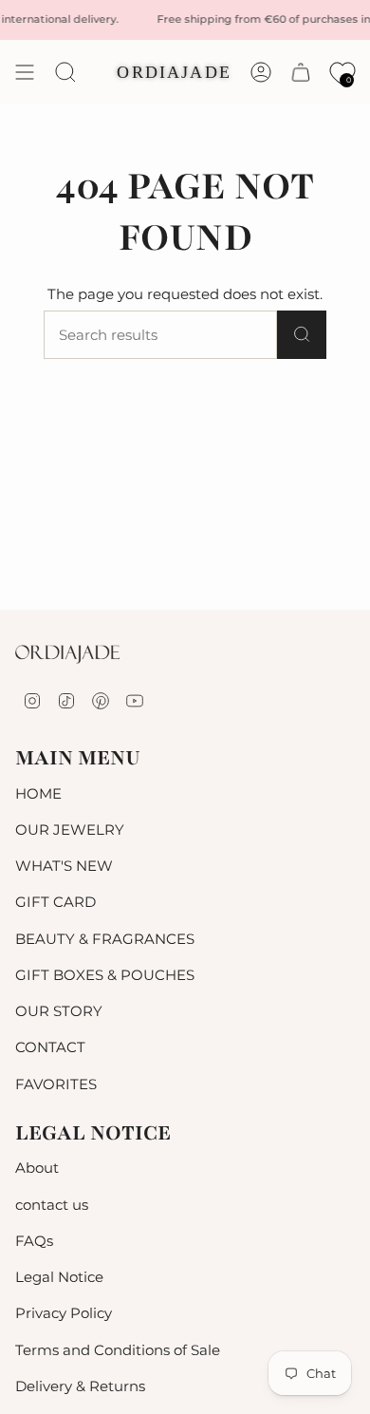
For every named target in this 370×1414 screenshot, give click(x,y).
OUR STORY (58, 1011)
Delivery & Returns (80, 1386)
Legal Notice (59, 1277)
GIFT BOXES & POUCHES (104, 975)
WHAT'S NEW (64, 866)
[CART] (301, 72)
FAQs (34, 1241)
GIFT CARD (55, 902)
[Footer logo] (67, 654)
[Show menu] (25, 72)
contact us (51, 1205)
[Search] (301, 335)
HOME (38, 793)
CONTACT (50, 1047)
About (37, 1168)
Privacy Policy (63, 1313)
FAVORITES (56, 1084)
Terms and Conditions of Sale (117, 1350)
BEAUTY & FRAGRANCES (104, 939)
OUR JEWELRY (69, 829)
